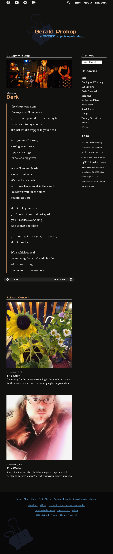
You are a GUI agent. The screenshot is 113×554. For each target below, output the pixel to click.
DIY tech (99, 152)
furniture (89, 157)
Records (67, 499)
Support (101, 2)
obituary (101, 167)
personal (84, 172)
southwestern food (87, 182)
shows (94, 177)
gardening (96, 157)
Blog (78, 2)
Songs (25, 55)
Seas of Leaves (80, 499)
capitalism (86, 147)
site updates (100, 177)
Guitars (57, 499)
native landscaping (92, 167)
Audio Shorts (45, 499)
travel (102, 181)
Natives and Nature (92, 100)
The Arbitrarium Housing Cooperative (67, 505)
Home (18, 499)
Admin (75, 510)
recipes (101, 172)
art (87, 142)
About (88, 2)
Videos (43, 505)
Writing (86, 126)
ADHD (83, 143)
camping (98, 143)
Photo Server (63, 510)
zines (92, 186)
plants (89, 172)
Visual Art (33, 505)
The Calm (13, 375)
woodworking (86, 186)
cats (93, 147)
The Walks (14, 468)
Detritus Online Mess (45, 510)
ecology (84, 157)
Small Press (88, 109)
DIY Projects (88, 86)
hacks (102, 157)
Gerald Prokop (56, 31)
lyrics (86, 161)
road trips (86, 176)
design (92, 152)
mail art (96, 162)
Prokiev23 (72, 515)
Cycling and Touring (92, 82)
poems (95, 171)
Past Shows (87, 104)
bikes (91, 142)
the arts (96, 182)
